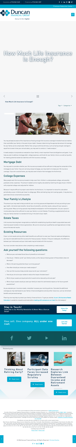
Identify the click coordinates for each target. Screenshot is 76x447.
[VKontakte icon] (69, 2)
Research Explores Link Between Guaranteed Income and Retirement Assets (59, 377)
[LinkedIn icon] (64, 2)
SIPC (65, 412)
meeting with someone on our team (44, 300)
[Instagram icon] (66, 2)
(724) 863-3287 (37, 2)
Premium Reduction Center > (63, 6)
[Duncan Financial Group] (15, 14)
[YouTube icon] (62, 2)
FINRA (61, 412)
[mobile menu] (73, 14)
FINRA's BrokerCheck (53, 410)
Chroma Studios (54, 440)
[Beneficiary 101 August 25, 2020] (74, 439)
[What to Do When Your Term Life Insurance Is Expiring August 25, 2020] (1, 439)
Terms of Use (42, 430)
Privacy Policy (34, 430)
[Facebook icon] (59, 2)
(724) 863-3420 (15, 2)
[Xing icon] (71, 2)
